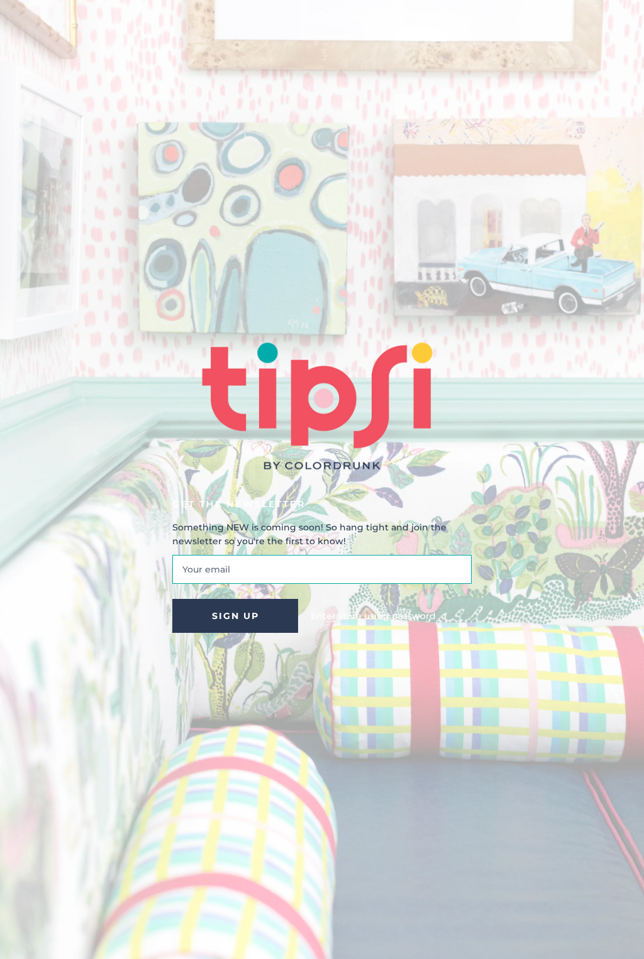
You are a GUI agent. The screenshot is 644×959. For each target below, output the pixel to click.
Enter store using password (373, 616)
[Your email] (322, 569)
